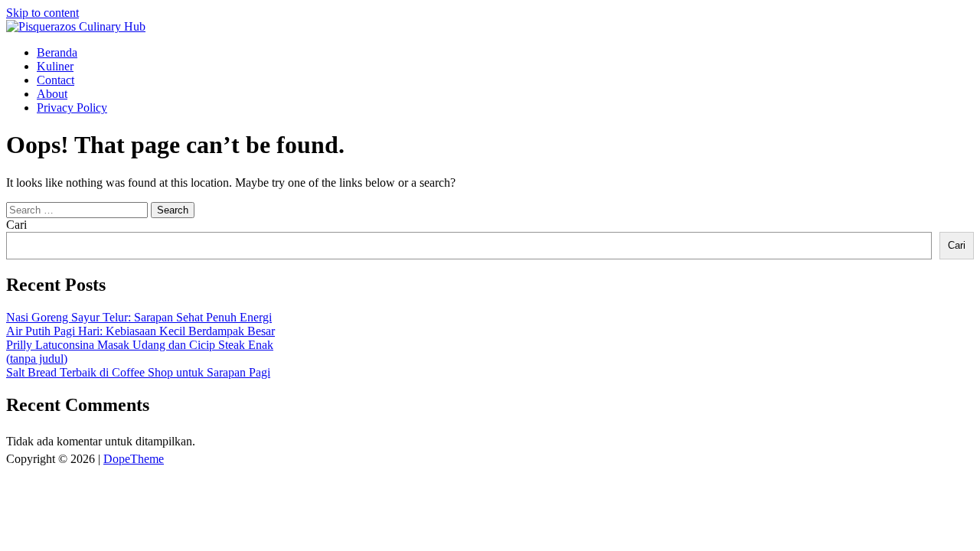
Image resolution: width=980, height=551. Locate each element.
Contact (55, 79)
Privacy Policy (72, 107)
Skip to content (42, 12)
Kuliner (55, 66)
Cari (16, 224)
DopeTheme (133, 458)
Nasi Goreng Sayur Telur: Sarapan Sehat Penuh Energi (139, 317)
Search (172, 210)
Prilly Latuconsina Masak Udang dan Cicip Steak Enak (139, 344)
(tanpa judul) (36, 358)
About (52, 93)
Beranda (57, 52)
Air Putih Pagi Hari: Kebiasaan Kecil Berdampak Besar (140, 330)
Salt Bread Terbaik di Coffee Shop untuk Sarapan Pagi (138, 372)
